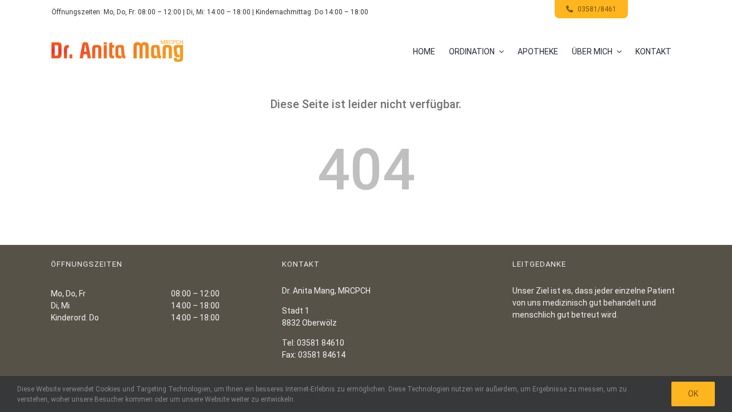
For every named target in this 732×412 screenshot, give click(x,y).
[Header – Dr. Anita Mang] (117, 44)
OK (693, 393)
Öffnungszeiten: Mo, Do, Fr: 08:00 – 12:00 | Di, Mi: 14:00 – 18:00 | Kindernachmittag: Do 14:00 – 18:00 (209, 12)
